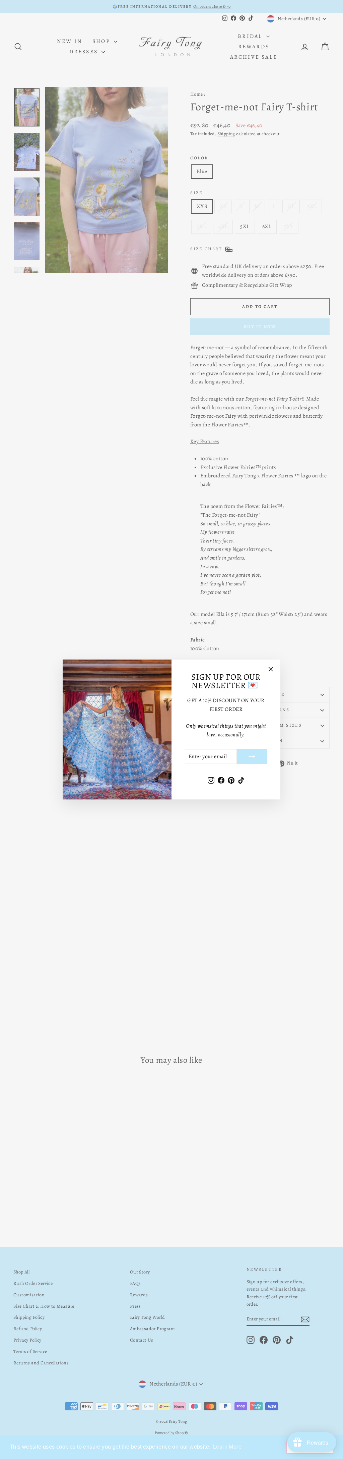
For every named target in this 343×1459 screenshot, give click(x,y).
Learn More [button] (227, 1447)
